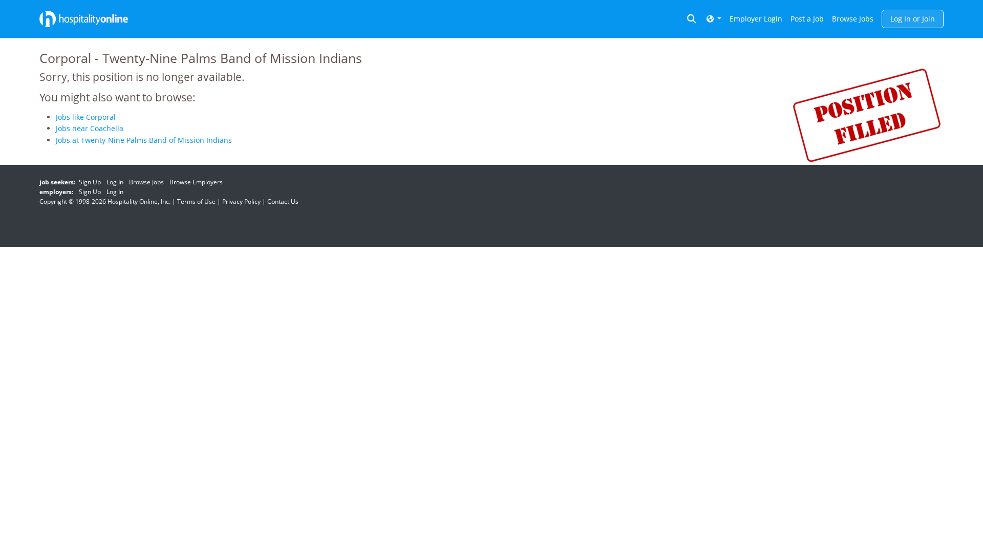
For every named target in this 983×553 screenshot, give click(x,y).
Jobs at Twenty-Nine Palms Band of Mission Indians (144, 140)
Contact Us (282, 201)
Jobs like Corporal (86, 117)
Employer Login (756, 19)
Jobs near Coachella (89, 128)
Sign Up (90, 182)
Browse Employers (196, 182)
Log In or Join (912, 19)
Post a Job (807, 19)
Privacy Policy (241, 201)
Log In (114, 182)
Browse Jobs (852, 19)
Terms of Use (196, 201)
